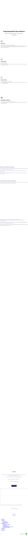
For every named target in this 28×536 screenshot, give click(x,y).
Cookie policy (14, 515)
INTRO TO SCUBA (5, 522)
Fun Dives (5, 521)
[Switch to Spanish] (2, 14)
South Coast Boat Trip (7, 524)
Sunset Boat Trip (6, 525)
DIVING (3, 520)
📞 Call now (14, 485)
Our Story (3, 519)
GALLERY (3, 528)
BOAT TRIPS (4, 523)
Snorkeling (5, 525)
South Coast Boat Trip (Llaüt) (8, 526)
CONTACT (3, 528)
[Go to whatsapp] (26, 534)
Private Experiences (6, 527)
